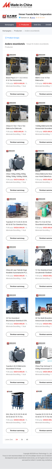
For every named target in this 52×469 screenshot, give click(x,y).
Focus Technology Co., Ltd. (43, 453)
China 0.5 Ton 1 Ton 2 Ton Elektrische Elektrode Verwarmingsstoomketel (15, 128)
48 (27, 439)
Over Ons (37, 24)
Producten (25, 24)
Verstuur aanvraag (17, 94)
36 (22, 439)
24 (17, 439)
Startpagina (9, 24)
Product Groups (13, 38)
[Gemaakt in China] (17, 5)
